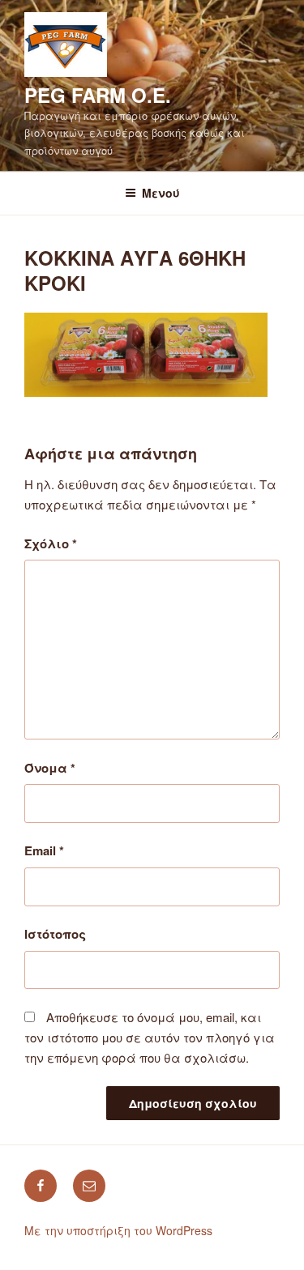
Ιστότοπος (55, 934)
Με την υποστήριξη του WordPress (118, 1230)
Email (44, 850)
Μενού (161, 193)
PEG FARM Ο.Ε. (97, 95)
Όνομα (49, 768)
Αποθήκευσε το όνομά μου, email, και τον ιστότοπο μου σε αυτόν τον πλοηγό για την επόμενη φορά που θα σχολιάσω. (149, 1037)
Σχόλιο (50, 543)
